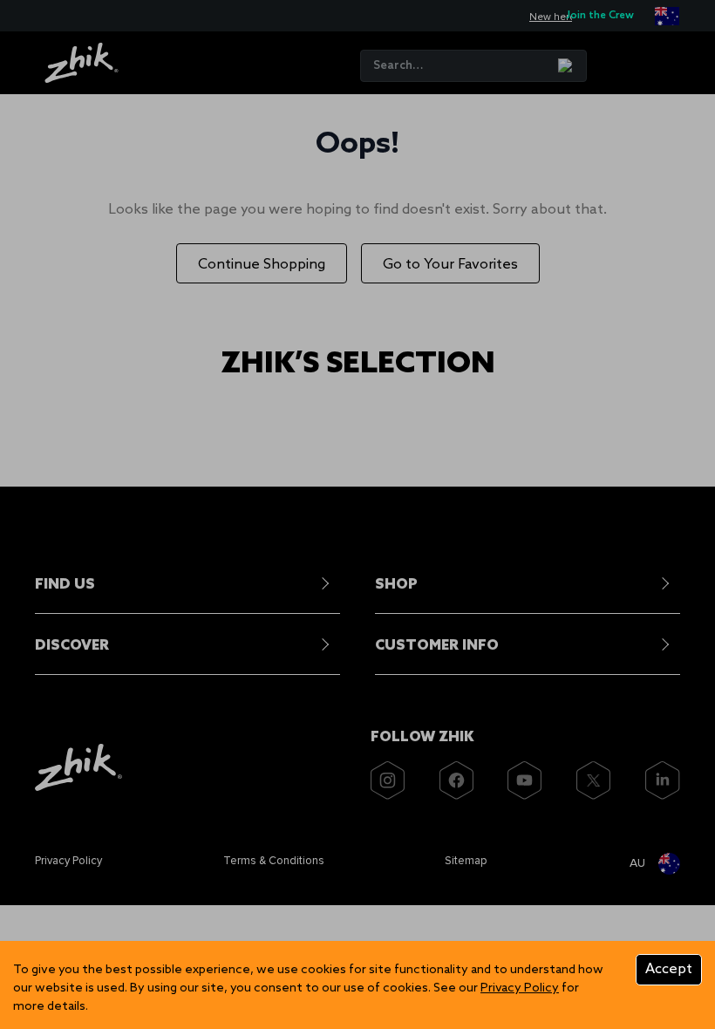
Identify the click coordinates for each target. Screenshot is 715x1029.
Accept (668, 969)
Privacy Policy (519, 988)
